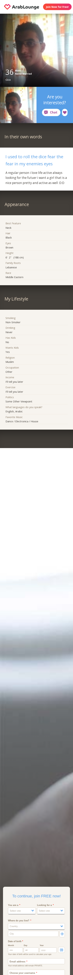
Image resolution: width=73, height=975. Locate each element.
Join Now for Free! (57, 7)
